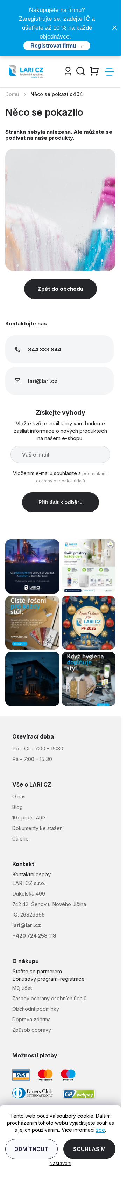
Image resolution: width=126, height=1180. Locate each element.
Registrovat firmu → (56, 46)
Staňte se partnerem (37, 971)
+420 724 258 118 (34, 936)
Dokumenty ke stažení (38, 828)
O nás (19, 797)
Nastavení (60, 1163)
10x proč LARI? (29, 818)
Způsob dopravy (31, 1030)
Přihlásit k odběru (60, 502)
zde (100, 1130)
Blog (17, 807)
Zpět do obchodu (60, 289)
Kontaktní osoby (31, 874)
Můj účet (22, 988)
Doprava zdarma (31, 1019)
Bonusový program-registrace (48, 978)
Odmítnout (31, 1149)
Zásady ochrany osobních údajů (49, 998)
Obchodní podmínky (35, 1009)
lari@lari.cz (26, 925)
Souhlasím (89, 1149)
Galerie (20, 839)
